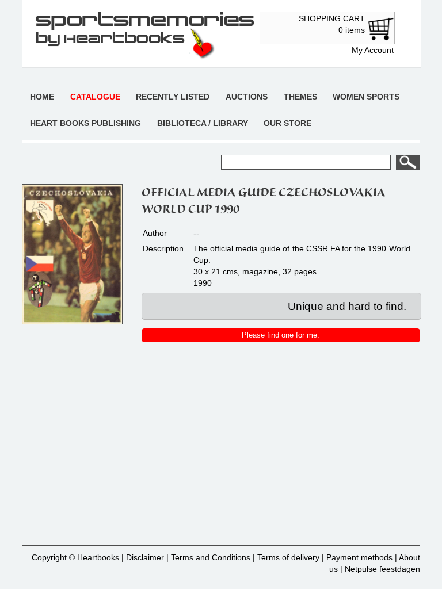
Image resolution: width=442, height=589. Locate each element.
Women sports (366, 96)
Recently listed (172, 96)
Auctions (247, 96)
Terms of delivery (288, 557)
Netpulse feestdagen (382, 568)
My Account (373, 50)
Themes (300, 96)
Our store (287, 123)
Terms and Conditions (210, 557)
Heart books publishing (85, 123)
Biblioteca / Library (202, 123)
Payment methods (359, 557)
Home (42, 96)
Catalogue (95, 96)
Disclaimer (145, 557)
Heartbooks (98, 557)
